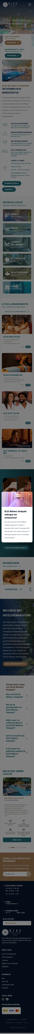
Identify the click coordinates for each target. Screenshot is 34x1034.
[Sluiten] (29, 494)
